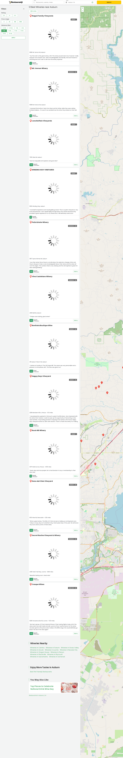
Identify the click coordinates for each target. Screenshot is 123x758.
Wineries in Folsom (53, 648)
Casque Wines (38, 584)
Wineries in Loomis (52, 650)
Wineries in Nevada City (68, 650)
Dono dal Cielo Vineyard (42, 481)
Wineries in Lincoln (37, 650)
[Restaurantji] (16, 2)
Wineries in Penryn (57, 652)
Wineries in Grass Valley (70, 648)
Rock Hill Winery (39, 430)
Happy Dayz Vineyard (41, 376)
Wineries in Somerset (57, 657)
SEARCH (109, 2)
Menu (76, 116)
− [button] (82, 11)
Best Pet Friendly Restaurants (41, 672)
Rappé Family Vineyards (42, 16)
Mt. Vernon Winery (40, 68)
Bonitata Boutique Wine (42, 325)
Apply (13, 38)
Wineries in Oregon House (39, 652)
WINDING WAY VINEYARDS (43, 170)
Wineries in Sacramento (39, 657)
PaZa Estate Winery (40, 222)
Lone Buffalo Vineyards (42, 121)
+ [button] (82, 8)
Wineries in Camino (37, 648)
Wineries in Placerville (38, 654)
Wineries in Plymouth (55, 654)
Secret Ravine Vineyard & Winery (46, 535)
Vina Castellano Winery (42, 276)
